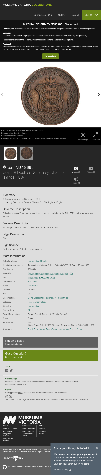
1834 (71, 273)
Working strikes (61, 298)
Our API (62, 15)
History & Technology (37, 302)
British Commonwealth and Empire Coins (64, 329)
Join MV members (28, 429)
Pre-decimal (33, 286)
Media (41, 434)
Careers (42, 429)
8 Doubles (32, 282)
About (75, 15)
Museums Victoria (27, 5)
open (20, 393)
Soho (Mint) (33, 277)
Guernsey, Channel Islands (56, 273)
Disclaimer (32, 452)
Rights (40, 452)
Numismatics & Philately (38, 261)
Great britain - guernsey (44, 298)
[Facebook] (6, 371)
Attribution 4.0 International (54, 138)
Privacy (24, 452)
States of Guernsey (36, 273)
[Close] (97, 448)
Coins (30, 298)
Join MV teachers (28, 431)
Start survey (62, 470)
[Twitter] (11, 371)
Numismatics (33, 306)
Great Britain (44, 277)
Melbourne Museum (10, 429)
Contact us (48, 452)
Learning (42, 431)
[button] (91, 15)
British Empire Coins (36, 329)
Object (31, 310)
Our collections (43, 15)
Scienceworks (8, 431)
